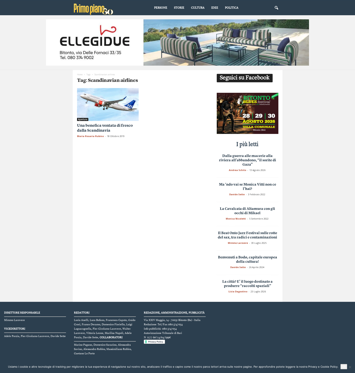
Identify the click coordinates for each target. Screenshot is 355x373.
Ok (344, 366)
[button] (276, 8)
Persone (160, 7)
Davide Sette (237, 194)
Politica (231, 7)
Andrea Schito (237, 170)
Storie (179, 7)
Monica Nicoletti (236, 218)
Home (80, 74)
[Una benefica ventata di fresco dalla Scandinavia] (108, 104)
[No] (350, 367)
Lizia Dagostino (237, 291)
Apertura (82, 119)
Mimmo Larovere (238, 242)
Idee (214, 7)
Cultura (197, 7)
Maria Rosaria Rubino (90, 136)
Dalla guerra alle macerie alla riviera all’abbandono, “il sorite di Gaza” (247, 160)
